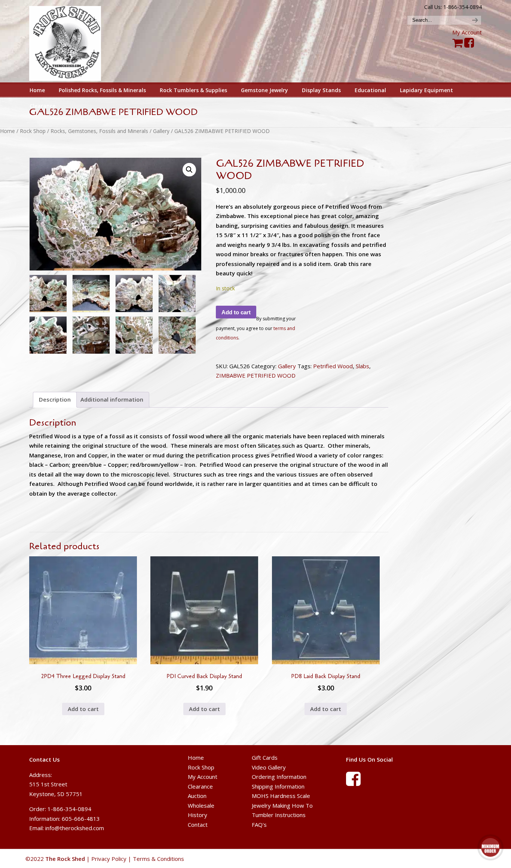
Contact (198, 824)
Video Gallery (269, 767)
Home (7, 130)
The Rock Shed (73, 41)
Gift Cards (265, 757)
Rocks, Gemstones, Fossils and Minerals (99, 130)
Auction (197, 795)
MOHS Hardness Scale (281, 795)
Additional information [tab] (111, 399)
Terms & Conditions (158, 858)
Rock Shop (33, 130)
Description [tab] (55, 399)
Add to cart (236, 312)
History (197, 815)
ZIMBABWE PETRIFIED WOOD (256, 375)
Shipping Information (278, 786)
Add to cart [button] (83, 709)
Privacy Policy (108, 858)
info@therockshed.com (74, 828)
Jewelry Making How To (282, 805)
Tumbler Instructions (279, 815)
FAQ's (259, 824)
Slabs (362, 366)
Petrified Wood (333, 366)
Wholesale (201, 805)
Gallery (161, 130)
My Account (467, 32)
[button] (189, 169)
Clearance (200, 786)
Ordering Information (279, 776)
